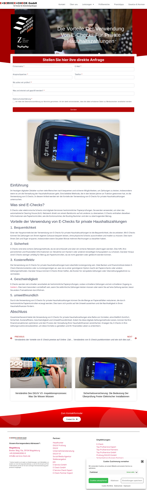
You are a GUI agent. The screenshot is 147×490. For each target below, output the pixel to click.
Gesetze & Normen (136, 4)
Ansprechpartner (20, 74)
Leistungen (87, 4)
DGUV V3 (57, 453)
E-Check (99, 444)
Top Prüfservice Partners (107, 449)
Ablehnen (115, 480)
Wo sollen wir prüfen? (22, 82)
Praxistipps (119, 4)
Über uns (74, 4)
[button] (142, 461)
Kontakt (62, 4)
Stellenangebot (59, 459)
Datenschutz (118, 486)
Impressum (127, 486)
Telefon (78, 74)
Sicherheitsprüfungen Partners (110, 458)
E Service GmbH (60, 464)
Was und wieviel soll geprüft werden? (29, 91)
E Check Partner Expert (63, 473)
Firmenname (18, 66)
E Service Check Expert (63, 470)
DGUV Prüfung (59, 445)
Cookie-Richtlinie (107, 486)
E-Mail (78, 66)
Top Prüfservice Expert (106, 447)
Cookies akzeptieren (98, 480)
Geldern (13, 287)
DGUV (55, 448)
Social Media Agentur (62, 456)
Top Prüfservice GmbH (106, 452)
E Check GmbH (59, 467)
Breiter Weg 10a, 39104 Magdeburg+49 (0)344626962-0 (24, 450)
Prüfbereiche (104, 4)
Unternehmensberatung (63, 451)
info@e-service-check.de (19, 456)
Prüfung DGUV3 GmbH (106, 455)
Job (54, 462)
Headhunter (58, 442)
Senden (73, 110)
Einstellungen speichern (132, 480)
